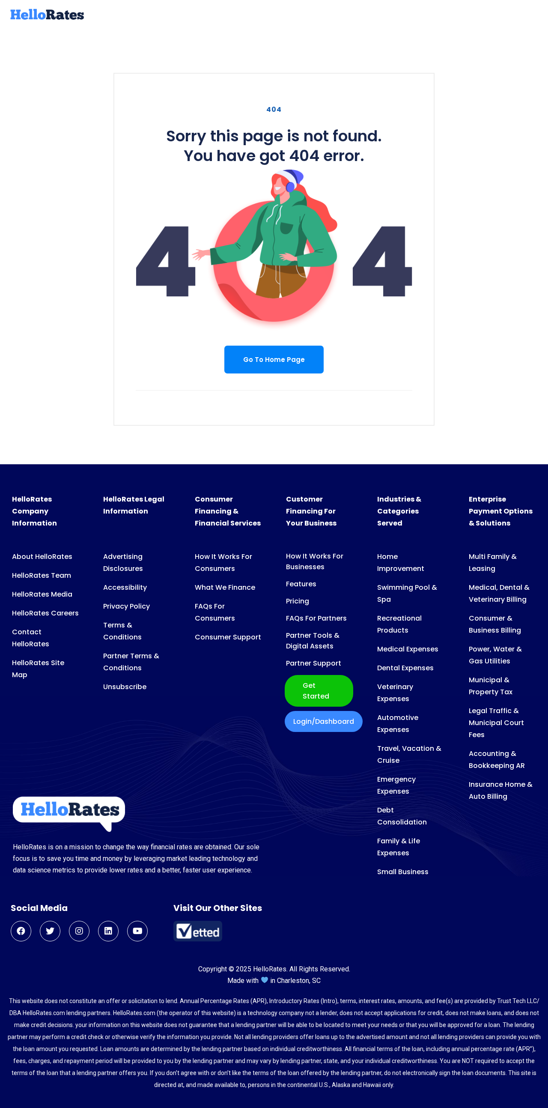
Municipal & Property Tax (490, 686)
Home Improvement (400, 562)
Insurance (342, 15)
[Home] (46, 18)
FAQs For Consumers (215, 612)
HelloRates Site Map (38, 669)
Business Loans (282, 15)
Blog (467, 15)
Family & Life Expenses (398, 847)
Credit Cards (218, 15)
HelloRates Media (42, 594)
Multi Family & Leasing (493, 562)
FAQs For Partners (316, 618)
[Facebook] (21, 931)
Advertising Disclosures (123, 562)
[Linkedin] (108, 931)
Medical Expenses (407, 649)
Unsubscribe (124, 687)
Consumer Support (228, 637)
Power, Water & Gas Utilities (495, 655)
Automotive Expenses (397, 724)
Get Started (316, 691)
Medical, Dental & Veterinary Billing (499, 593)
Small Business (403, 872)
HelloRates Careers (45, 613)
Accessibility (125, 587)
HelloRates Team (41, 575)
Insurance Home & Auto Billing (501, 790)
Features (301, 584)
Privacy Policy (126, 606)
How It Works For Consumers (223, 562)
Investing (431, 15)
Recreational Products (399, 624)
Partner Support (313, 663)
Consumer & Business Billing (495, 624)
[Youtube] (137, 931)
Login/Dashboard (323, 721)
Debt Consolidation (402, 816)
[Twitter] (50, 931)
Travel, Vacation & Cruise (409, 754)
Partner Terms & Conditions (131, 662)
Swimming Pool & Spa (407, 593)
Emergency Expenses (396, 785)
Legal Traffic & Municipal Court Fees (496, 723)
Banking (387, 15)
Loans (172, 15)
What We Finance (225, 587)
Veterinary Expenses (395, 693)
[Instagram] (79, 931)
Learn (495, 15)
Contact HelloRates (30, 638)
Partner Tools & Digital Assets (313, 640)
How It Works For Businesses (314, 561)
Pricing (297, 601)
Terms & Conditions (122, 631)
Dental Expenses (405, 668)
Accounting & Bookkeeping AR (497, 760)
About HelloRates (42, 556)
